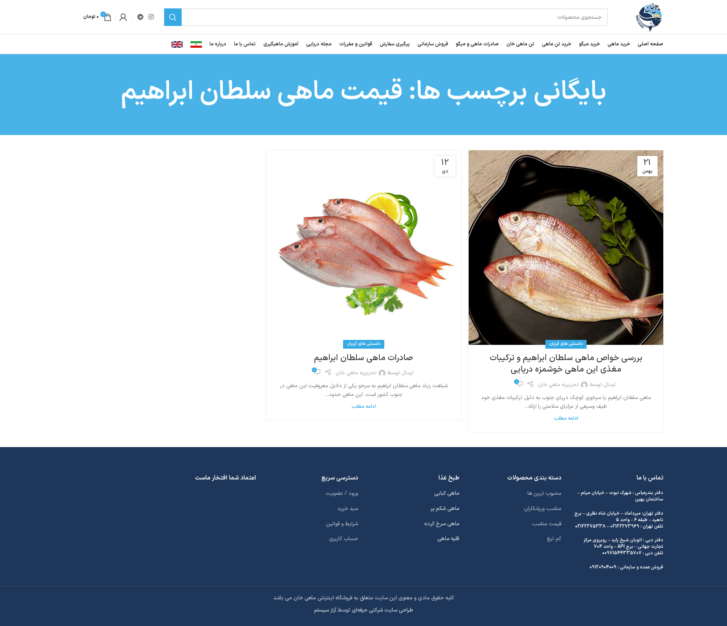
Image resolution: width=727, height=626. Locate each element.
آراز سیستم (325, 610)
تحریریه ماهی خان (558, 385)
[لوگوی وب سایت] (649, 17)
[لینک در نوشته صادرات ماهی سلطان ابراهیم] (363, 247)
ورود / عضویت (342, 493)
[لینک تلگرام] (140, 17)
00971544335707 (622, 553)
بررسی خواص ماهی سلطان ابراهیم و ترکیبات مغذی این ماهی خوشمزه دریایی (566, 364)
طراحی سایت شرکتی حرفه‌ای (382, 610)
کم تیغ (554, 539)
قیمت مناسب (546, 524)
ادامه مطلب (566, 418)
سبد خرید (347, 509)
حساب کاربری (343, 539)
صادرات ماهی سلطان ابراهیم (363, 358)
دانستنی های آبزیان (566, 344)
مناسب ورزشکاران (542, 509)
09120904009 (603, 567)
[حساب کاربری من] (123, 17)
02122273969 (624, 526)
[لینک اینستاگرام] (151, 17)
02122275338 (590, 526)
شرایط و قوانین (342, 524)
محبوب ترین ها (544, 493)
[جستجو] (173, 17)
